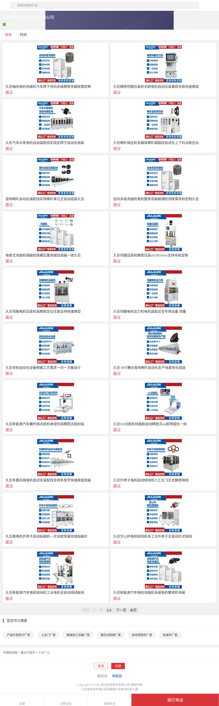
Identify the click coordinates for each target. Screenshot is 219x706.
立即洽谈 (66, 703)
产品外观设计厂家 (18, 635)
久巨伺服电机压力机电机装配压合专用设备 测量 (149, 311)
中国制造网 (10, 652)
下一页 (121, 610)
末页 (133, 610)
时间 (24, 34)
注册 (118, 666)
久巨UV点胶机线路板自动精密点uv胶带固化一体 (150, 424)
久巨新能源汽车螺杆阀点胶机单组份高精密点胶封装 (44, 424)
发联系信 (109, 703)
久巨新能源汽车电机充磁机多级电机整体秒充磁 (149, 592)
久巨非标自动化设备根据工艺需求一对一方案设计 (43, 367)
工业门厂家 (48, 635)
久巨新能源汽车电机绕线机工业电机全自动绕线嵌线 (44, 592)
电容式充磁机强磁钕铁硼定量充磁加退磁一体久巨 (43, 255)
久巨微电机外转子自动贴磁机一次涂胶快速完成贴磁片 (46, 536)
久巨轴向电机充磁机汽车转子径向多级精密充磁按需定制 (48, 86)
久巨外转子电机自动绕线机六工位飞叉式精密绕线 (151, 480)
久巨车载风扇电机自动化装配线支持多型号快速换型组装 (48, 480)
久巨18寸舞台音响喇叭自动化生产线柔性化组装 (149, 367)
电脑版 (117, 675)
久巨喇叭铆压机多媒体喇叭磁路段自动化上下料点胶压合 (156, 142)
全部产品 (44, 652)
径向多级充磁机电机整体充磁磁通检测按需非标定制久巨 (156, 199)
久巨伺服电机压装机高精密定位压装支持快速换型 (43, 311)
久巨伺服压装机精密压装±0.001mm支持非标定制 (150, 255)
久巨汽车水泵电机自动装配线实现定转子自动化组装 (44, 142)
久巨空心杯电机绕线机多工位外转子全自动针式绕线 (152, 536)
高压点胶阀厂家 (110, 635)
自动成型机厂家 (142, 635)
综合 (8, 34)
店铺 (22, 703)
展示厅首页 (28, 652)
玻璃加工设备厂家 (78, 635)
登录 (101, 666)
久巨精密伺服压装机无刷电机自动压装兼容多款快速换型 (156, 86)
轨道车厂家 (170, 635)
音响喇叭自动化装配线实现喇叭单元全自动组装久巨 (44, 199)
